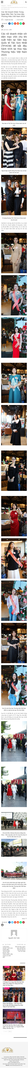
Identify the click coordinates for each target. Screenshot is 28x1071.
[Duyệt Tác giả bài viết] (14, 933)
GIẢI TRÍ (7, 966)
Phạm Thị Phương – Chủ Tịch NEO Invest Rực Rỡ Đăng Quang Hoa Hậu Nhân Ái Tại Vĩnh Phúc (13, 1005)
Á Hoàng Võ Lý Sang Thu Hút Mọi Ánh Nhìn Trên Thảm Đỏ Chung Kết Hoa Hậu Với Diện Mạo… (13, 983)
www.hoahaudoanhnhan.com (16, 1065)
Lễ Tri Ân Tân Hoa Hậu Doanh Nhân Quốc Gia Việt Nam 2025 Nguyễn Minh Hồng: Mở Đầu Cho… (13, 1026)
